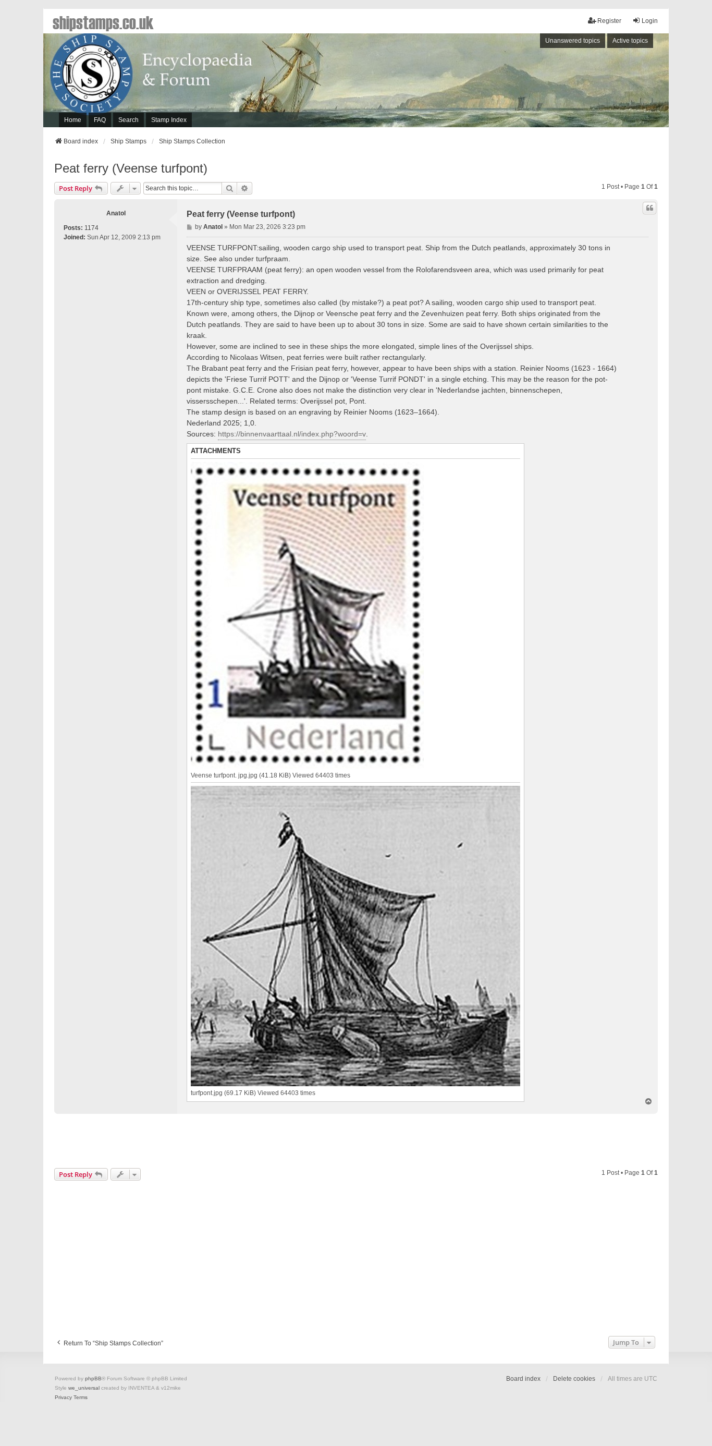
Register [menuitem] (609, 21)
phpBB (93, 1378)
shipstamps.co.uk (103, 22)
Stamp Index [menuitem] (169, 120)
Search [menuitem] (128, 120)
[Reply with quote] (649, 208)
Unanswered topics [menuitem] (572, 40)
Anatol (116, 213)
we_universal (84, 1388)
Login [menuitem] (650, 21)
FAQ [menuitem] (100, 120)
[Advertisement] (525, 83)
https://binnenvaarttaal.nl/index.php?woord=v (292, 434)
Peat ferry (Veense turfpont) (130, 168)
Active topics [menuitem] (630, 40)
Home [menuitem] (72, 120)
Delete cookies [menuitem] (574, 1378)
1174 (91, 228)
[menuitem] (63, 1397)
